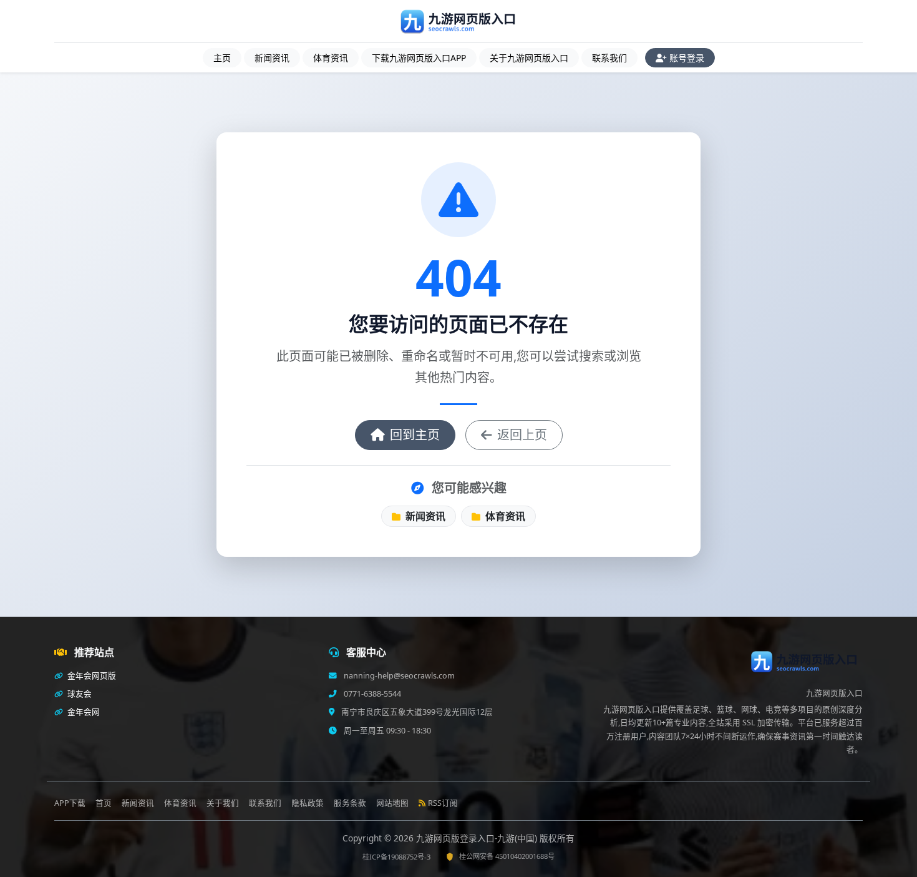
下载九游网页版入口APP (419, 58)
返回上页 (522, 434)
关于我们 (222, 803)
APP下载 (69, 803)
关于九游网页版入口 (529, 58)
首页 (103, 803)
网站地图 (392, 803)
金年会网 (83, 712)
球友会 (79, 693)
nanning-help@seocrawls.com (398, 675)
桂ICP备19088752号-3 (396, 856)
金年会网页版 (91, 675)
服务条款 (350, 803)
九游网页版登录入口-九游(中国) (478, 838)
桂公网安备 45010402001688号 (507, 856)
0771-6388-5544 (371, 693)
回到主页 (415, 434)
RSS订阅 (443, 803)
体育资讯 (330, 58)
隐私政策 (307, 803)
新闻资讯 (272, 58)
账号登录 (686, 58)
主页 (222, 58)
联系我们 (609, 58)
